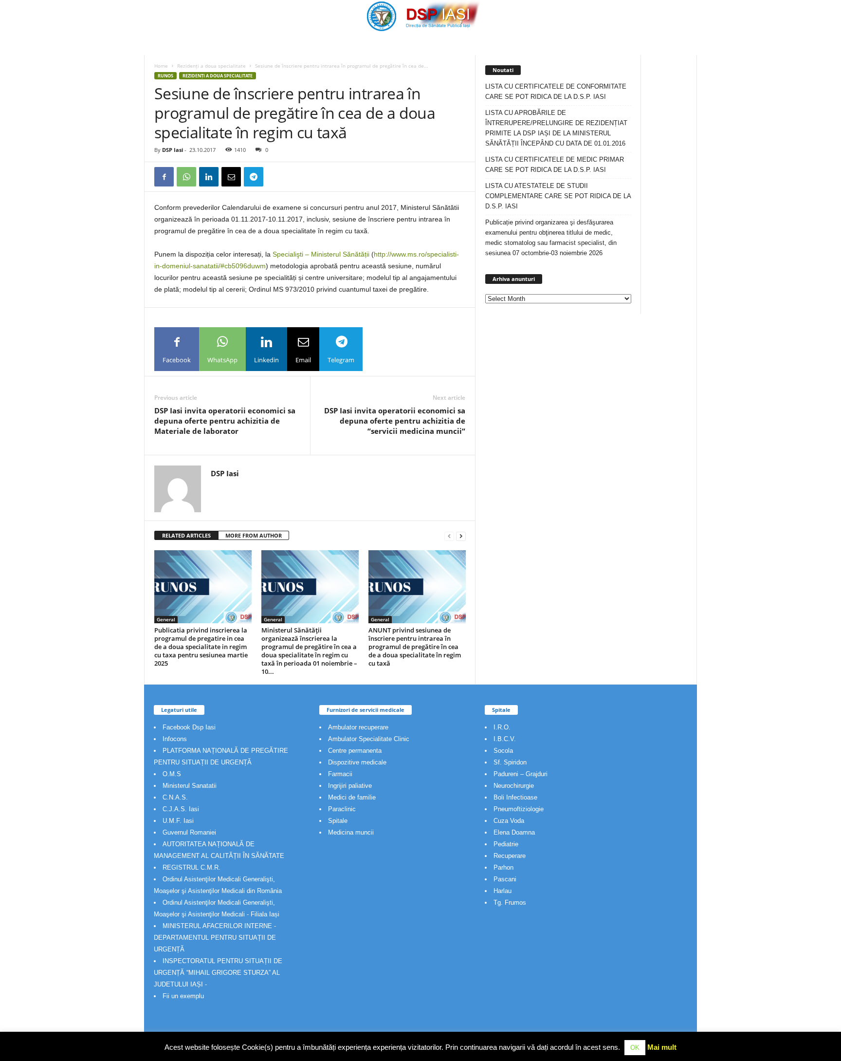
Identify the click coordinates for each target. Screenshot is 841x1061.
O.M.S (172, 774)
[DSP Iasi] (420, 16)
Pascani (505, 879)
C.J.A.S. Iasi (181, 809)
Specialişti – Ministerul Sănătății (321, 254)
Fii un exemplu (183, 996)
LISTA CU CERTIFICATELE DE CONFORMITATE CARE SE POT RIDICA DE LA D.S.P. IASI (555, 91)
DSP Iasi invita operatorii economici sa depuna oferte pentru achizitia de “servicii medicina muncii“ (394, 421)
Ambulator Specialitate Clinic (368, 739)
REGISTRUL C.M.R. (191, 867)
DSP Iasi (172, 149)
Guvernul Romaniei (189, 832)
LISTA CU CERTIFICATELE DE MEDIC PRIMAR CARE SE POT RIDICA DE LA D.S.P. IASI (554, 164)
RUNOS (165, 76)
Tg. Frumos (510, 902)
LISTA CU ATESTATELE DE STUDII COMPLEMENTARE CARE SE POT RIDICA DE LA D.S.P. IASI (558, 196)
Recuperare (510, 855)
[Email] (231, 176)
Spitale (337, 820)
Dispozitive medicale (357, 762)
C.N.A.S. (175, 797)
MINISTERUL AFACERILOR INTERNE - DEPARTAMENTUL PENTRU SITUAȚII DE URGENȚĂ (215, 937)
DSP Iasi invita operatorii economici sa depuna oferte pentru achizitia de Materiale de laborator (224, 421)
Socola (503, 750)
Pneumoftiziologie (519, 809)
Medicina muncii (351, 832)
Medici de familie (352, 797)
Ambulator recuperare (358, 727)
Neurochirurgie (514, 785)
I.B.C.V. (505, 739)
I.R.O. (502, 727)
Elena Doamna (514, 832)
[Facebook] (164, 176)
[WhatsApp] (186, 176)
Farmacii (340, 774)
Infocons (175, 739)
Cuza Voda (509, 820)
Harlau (503, 890)
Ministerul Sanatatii (190, 785)
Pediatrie (506, 844)
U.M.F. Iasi (178, 820)
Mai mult (661, 1047)
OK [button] (635, 1047)
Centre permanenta (355, 750)
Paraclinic (342, 809)
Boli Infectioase (515, 797)
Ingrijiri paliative (350, 785)
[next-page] (461, 536)
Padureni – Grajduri (521, 774)
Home (161, 65)
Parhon (503, 867)
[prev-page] (449, 536)
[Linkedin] (209, 176)
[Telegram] (253, 176)
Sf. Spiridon (510, 762)
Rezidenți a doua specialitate (211, 65)
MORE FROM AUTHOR (253, 535)
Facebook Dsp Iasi (189, 727)
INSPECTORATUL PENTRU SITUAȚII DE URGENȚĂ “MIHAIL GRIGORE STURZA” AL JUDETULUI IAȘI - (218, 972)
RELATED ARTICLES (186, 535)
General (166, 619)
